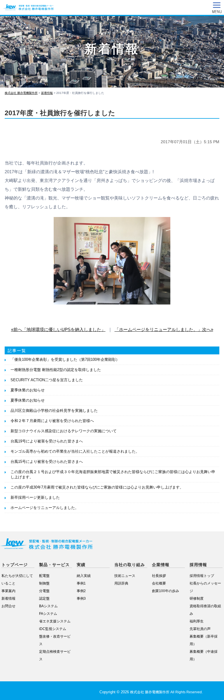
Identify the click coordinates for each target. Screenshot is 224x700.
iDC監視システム (52, 629)
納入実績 (84, 576)
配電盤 (44, 576)
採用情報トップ (202, 576)
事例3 (81, 598)
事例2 (81, 591)
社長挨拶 (159, 576)
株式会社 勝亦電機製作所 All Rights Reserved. (166, 692)
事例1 (81, 583)
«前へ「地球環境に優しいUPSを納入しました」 (58, 329)
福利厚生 (197, 621)
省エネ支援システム (55, 621)
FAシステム (48, 613)
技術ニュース (124, 576)
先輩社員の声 (200, 629)
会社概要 (159, 583)
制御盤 (44, 583)
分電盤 (44, 591)
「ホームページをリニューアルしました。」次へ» (164, 329)
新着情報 (8, 598)
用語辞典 (121, 583)
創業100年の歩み (165, 591)
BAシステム (48, 606)
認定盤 (44, 598)
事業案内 (8, 591)
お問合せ (8, 606)
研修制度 (197, 598)
